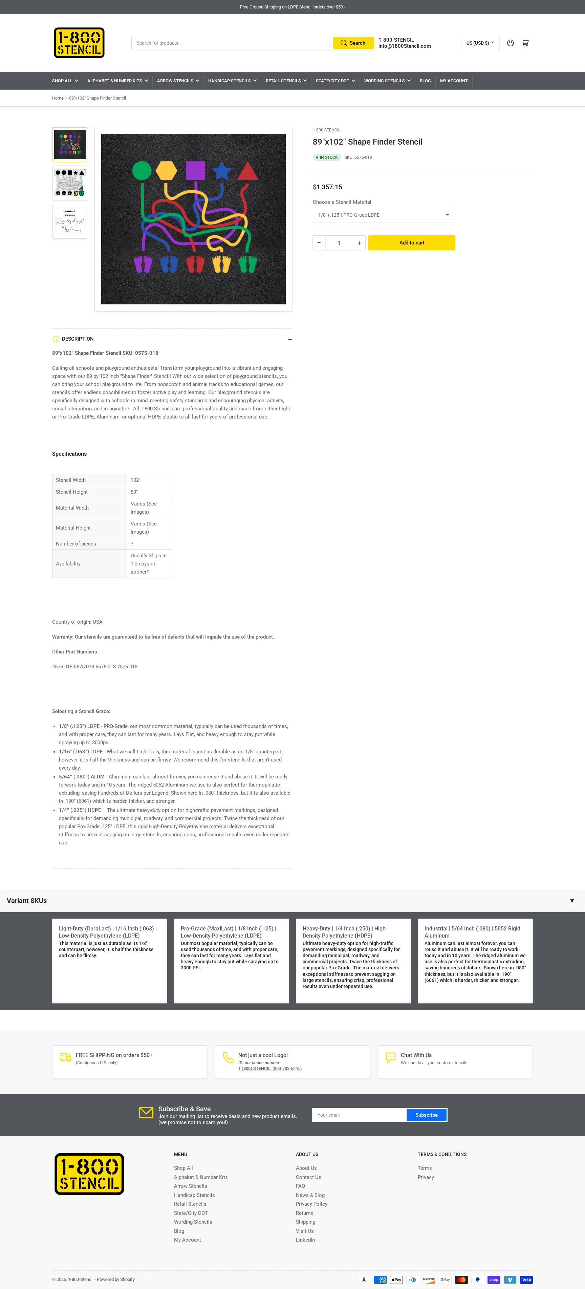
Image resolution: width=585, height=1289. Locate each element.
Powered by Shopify (116, 1279)
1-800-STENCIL (396, 40)
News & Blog (310, 1195)
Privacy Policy (311, 1204)
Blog (425, 80)
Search (357, 43)
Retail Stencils (283, 80)
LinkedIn (305, 1240)
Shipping (305, 1222)
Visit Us (305, 1231)
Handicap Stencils (229, 80)
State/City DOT (332, 80)
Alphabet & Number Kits (114, 80)
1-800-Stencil (326, 130)
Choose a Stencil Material (342, 202)
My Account (454, 80)
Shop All (62, 80)
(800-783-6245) (270, 1068)
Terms (425, 1168)
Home (58, 98)
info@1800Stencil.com (404, 46)
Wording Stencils (384, 80)
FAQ (300, 1186)
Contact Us (308, 1177)
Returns (304, 1213)
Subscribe (426, 1115)
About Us (306, 1168)
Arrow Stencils (175, 80)
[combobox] (253, 43)
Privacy (426, 1177)
